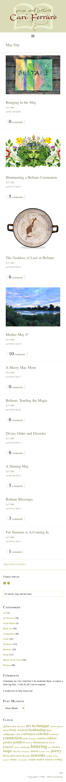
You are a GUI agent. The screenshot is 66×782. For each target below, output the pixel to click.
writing (58, 759)
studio (13, 759)
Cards (5, 638)
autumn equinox (56, 726)
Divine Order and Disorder (26, 433)
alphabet (7, 726)
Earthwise (8, 644)
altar (14, 726)
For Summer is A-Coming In (27, 532)
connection (12, 737)
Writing (6, 665)
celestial (42, 733)
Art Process (8, 618)
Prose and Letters (12, 756)
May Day (17, 751)
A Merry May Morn (21, 367)
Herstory (7, 649)
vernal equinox (22, 760)
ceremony (54, 734)
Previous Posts (15, 564)
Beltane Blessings (19, 499)
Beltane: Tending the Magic (27, 400)
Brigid (48, 730)
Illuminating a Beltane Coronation (31, 177)
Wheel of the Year (11, 659)
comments (16, 121)
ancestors (21, 726)
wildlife (32, 759)
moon (34, 751)
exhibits (42, 738)
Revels (26, 755)
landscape (25, 747)
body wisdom (19, 730)
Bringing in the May (21, 102)
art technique (37, 725)
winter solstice (45, 759)
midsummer (25, 751)
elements (32, 738)
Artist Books (9, 623)
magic (7, 750)
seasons (38, 755)
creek (25, 738)
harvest (29, 742)
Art (4, 612)
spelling (49, 755)
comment (15, 551)
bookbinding (37, 729)
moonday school (44, 751)
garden (7, 742)
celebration (28, 734)
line (49, 747)
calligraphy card (11, 734)
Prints (6, 654)
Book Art (7, 628)
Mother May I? (17, 334)
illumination (40, 742)
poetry (56, 750)
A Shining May (17, 466)
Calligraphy (8, 633)
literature (56, 747)
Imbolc (52, 742)
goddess (19, 741)
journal (8, 746)
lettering (39, 746)
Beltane (6, 730)
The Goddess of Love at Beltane (30, 257)
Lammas (17, 747)
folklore (52, 738)
